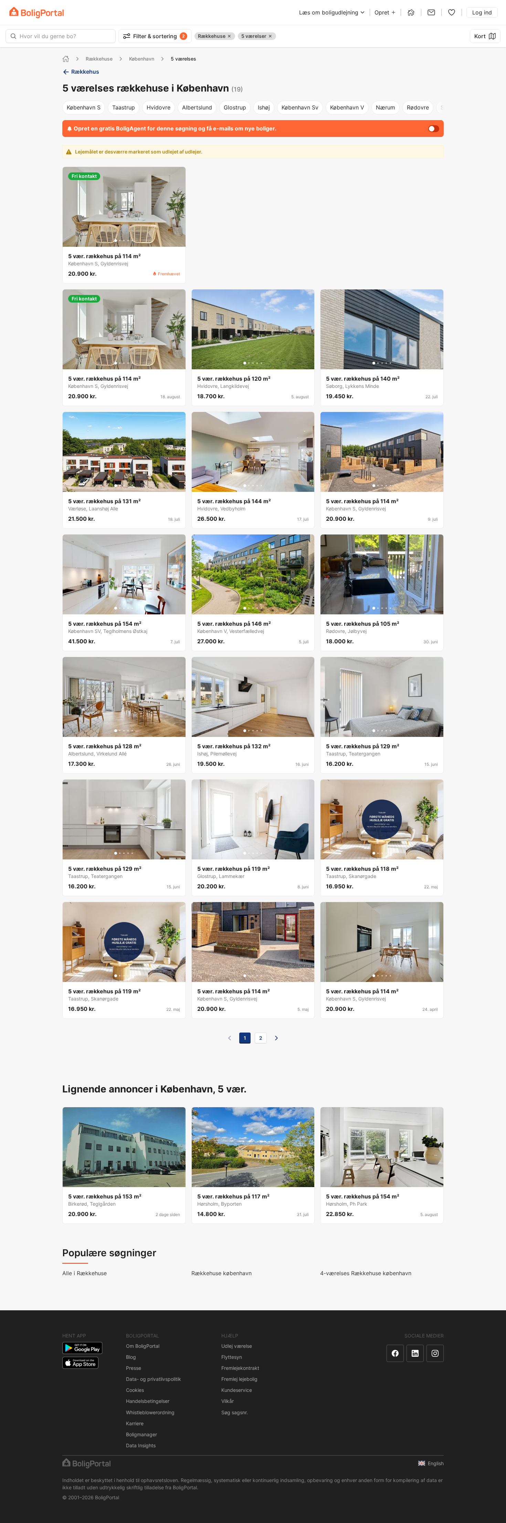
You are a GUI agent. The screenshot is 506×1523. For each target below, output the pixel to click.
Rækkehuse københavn (221, 1273)
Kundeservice (236, 1390)
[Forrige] (229, 1038)
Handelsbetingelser (147, 1401)
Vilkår (227, 1401)
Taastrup (123, 107)
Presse (133, 1368)
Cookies (135, 1390)
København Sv (300, 107)
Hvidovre (158, 107)
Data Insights (141, 1445)
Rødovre (418, 107)
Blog (131, 1357)
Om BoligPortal (142, 1346)
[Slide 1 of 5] (116, 241)
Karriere (135, 1423)
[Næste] (276, 1038)
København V (347, 107)
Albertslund (197, 107)
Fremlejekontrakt (240, 1368)
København (141, 59)
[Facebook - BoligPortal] (395, 1353)
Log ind (482, 12)
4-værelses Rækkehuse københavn (365, 1273)
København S (84, 107)
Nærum (385, 107)
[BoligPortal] (36, 12)
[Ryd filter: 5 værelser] (270, 36)
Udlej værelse (236, 1346)
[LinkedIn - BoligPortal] (415, 1353)
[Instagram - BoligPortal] (435, 1353)
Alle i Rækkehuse (84, 1273)
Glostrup (235, 107)
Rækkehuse (99, 59)
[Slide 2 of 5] (120, 241)
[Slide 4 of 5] (128, 241)
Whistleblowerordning (150, 1412)
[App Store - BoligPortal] (80, 1363)
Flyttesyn (231, 1357)
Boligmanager (141, 1434)
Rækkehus (85, 71)
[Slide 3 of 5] (124, 241)
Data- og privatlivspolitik (153, 1379)
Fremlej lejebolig (239, 1379)
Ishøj (264, 107)
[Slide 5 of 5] (132, 241)
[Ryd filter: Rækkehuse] (229, 36)
